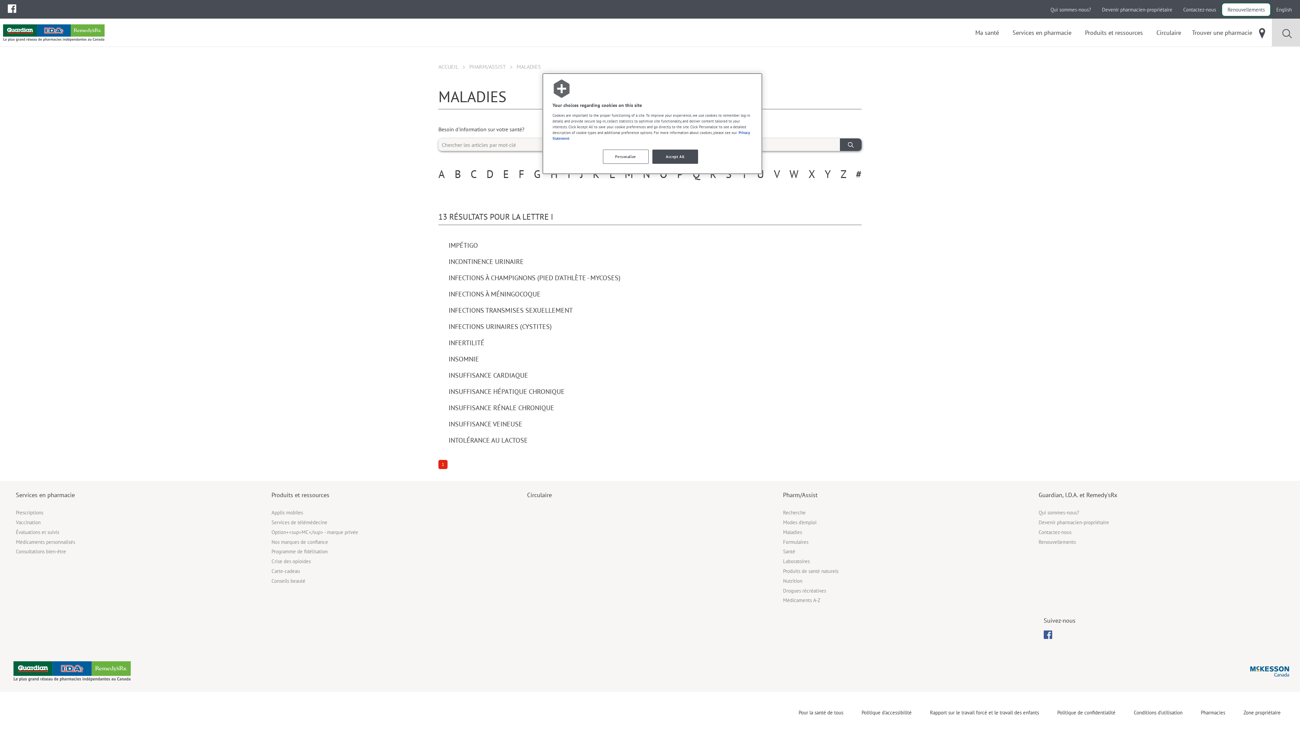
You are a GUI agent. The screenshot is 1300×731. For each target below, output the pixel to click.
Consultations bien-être (41, 551)
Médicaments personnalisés (45, 542)
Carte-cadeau (286, 571)
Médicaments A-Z (801, 600)
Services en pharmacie (45, 495)
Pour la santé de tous (821, 712)
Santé (789, 551)
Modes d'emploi (800, 522)
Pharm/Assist (487, 66)
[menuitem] (12, 8)
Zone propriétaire (1262, 712)
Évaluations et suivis (37, 532)
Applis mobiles (287, 512)
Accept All (675, 156)
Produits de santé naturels (811, 571)
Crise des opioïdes (291, 561)
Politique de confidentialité (1086, 712)
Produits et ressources (300, 495)
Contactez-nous (1199, 9)
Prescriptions (29, 512)
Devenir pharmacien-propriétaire (1137, 9)
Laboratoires (796, 561)
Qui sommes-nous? (1070, 9)
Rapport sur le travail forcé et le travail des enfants (984, 712)
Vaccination (28, 522)
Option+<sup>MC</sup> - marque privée (315, 532)
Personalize (625, 156)
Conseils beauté (288, 581)
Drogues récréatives (804, 591)
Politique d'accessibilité (887, 712)
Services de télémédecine (299, 522)
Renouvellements (1246, 9)
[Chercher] (851, 144)
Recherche (794, 512)
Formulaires (795, 542)
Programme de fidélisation (300, 551)
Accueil (448, 66)
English (1284, 9)
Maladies (792, 532)
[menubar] (12, 9)
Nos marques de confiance (300, 542)
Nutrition (792, 581)
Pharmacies (1213, 712)
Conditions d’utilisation (1158, 712)
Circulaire (539, 495)
